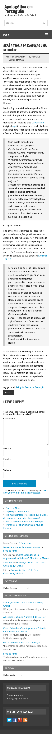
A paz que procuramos (17, 511)
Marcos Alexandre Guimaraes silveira (21, 547)
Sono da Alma (13, 508)
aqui (14, 126)
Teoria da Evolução (34, 387)
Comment (9, 419)
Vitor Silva (35, 57)
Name (7, 448)
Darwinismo (38, 122)
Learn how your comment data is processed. (25, 491)
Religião (20, 387)
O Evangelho (25, 543)
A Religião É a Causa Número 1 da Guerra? (24, 617)
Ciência (8, 392)
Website (7, 470)
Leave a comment (16, 60)
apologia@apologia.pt (18, 698)
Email (7, 459)
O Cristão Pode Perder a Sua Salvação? (25, 521)
